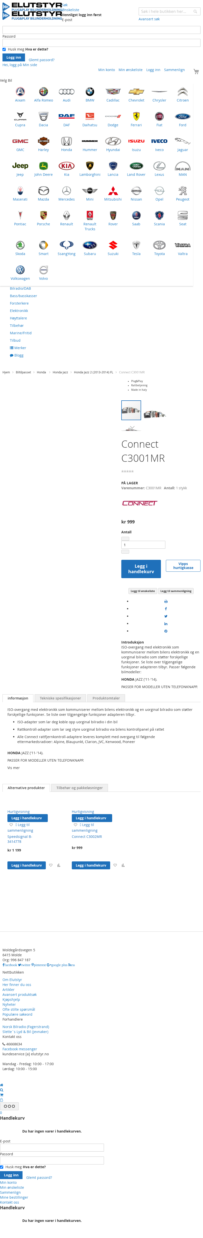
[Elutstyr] (32, 11)
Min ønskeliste (131, 69)
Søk (65, 4)
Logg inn (153, 69)
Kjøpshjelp (11, 999)
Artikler (8, 989)
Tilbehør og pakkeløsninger (79, 787)
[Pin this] (165, 631)
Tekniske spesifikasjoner (60, 698)
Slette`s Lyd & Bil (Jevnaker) (25, 1031)
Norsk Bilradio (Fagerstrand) (25, 1026)
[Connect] (139, 514)
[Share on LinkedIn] (165, 623)
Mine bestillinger (14, 1197)
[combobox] (170, 11)
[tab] (17, 698)
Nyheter (9, 1004)
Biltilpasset (23, 372)
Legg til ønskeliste (143, 591)
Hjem (6, 372)
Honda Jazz (60, 372)
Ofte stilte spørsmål (18, 1009)
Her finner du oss (16, 984)
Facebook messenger (19, 1049)
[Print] (166, 601)
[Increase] (125, 552)
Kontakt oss (9, 1202)
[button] (131, 427)
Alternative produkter (26, 787)
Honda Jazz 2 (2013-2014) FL (93, 372)
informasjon (18, 698)
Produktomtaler (106, 698)
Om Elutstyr (12, 979)
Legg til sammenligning (175, 591)
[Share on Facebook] (166, 608)
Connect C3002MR (87, 836)
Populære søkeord (17, 1014)
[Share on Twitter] (166, 616)
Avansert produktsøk (19, 994)
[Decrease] (125, 539)
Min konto (106, 69)
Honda (42, 372)
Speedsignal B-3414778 (19, 839)
